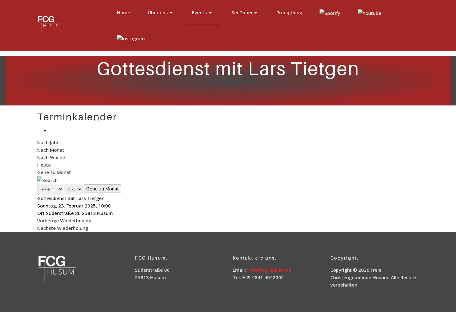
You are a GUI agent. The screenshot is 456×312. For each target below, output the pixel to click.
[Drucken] (51, 130)
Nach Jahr (48, 142)
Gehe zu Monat (54, 172)
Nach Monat (50, 150)
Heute (44, 165)
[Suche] (47, 179)
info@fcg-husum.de (269, 270)
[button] (161, 12)
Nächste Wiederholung (62, 228)
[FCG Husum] (61, 25)
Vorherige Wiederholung (64, 220)
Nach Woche (51, 157)
